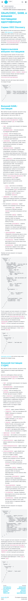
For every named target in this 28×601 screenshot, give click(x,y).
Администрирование (9, 6)
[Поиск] (22, 2)
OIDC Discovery (9, 32)
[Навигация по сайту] (2, 2)
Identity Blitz (4, 597)
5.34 (10, 1)
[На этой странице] (26, 2)
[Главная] (2, 6)
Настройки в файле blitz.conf (9, 7)
